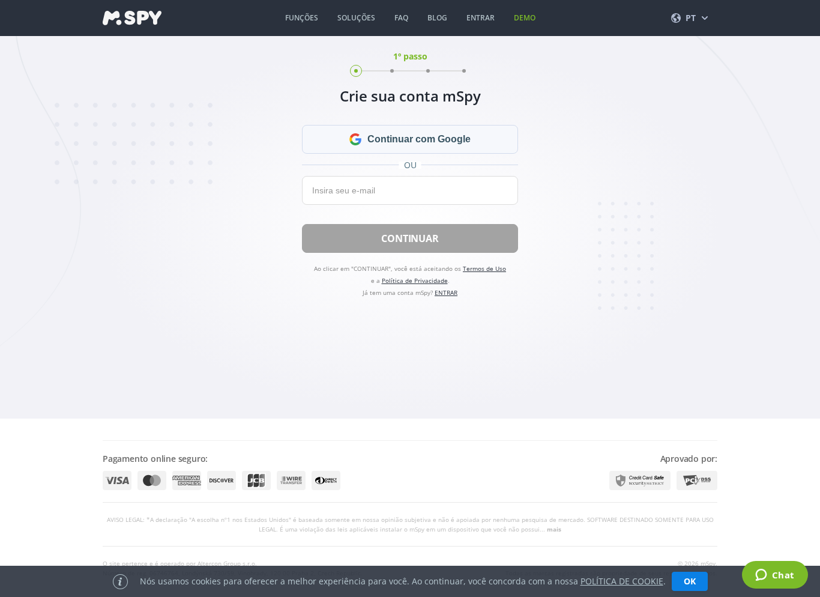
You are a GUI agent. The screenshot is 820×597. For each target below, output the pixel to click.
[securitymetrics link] (640, 480)
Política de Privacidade (415, 280)
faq (401, 18)
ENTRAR (446, 292)
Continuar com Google (419, 139)
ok (690, 581)
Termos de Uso (484, 268)
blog (437, 18)
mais (554, 529)
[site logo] (132, 18)
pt (691, 17)
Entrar (480, 18)
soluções (356, 18)
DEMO (524, 18)
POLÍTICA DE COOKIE (621, 581)
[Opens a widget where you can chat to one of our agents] (774, 576)
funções (301, 18)
